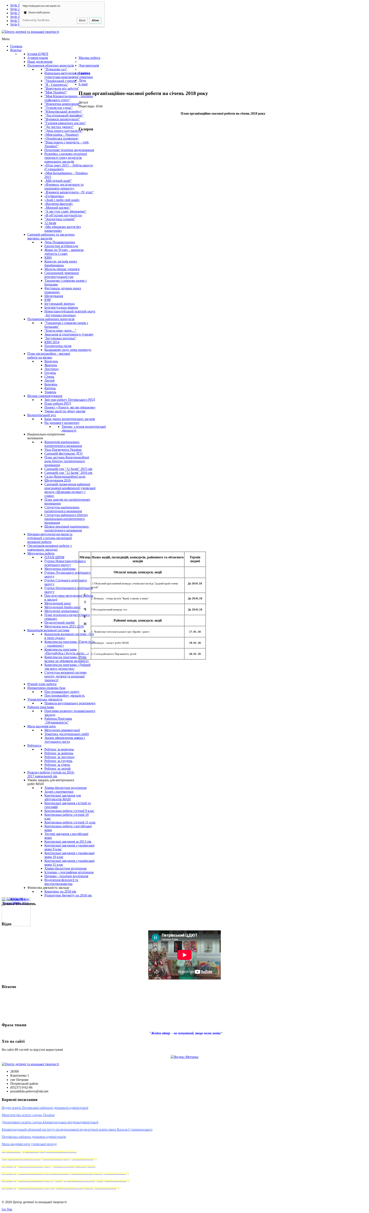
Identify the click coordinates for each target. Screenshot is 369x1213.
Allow (95, 20)
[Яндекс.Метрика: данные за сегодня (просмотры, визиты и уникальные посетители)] (184, 1057)
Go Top (7, 1209)
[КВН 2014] (16, 899)
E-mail (83, 84)
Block (82, 20)
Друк (82, 80)
